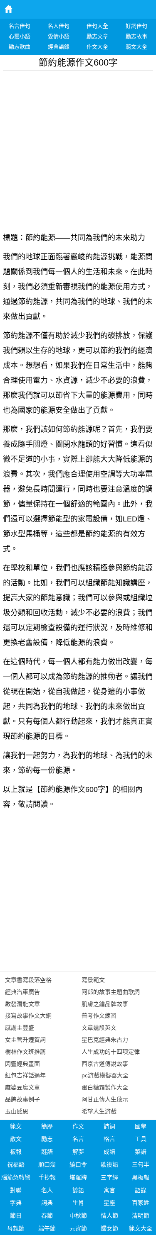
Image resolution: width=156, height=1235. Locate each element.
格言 (109, 1138)
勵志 (47, 1138)
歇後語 (109, 1164)
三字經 (109, 1177)
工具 (140, 1138)
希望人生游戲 (99, 1111)
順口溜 (47, 1164)
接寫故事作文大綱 (28, 1015)
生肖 (78, 1202)
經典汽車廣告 (22, 992)
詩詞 (109, 1126)
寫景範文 (93, 980)
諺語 (78, 1190)
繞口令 (78, 1164)
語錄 (140, 1190)
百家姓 (140, 1202)
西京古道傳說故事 (105, 1063)
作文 (78, 1126)
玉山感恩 (16, 1111)
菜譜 (140, 1151)
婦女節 (109, 1228)
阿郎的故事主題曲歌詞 (111, 992)
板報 (16, 1151)
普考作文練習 (99, 1015)
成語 (109, 1151)
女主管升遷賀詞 (25, 1039)
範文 (16, 1126)
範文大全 (140, 1228)
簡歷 (47, 1126)
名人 (47, 1190)
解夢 (78, 1151)
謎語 (47, 1151)
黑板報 (140, 1177)
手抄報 (47, 1177)
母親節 (16, 1228)
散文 (16, 1138)
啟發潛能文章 (22, 1004)
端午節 (47, 1228)
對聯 (16, 1190)
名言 (78, 1138)
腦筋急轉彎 (15, 1177)
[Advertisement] (78, 148)
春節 (47, 1215)
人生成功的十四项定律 (111, 1051)
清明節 (140, 1215)
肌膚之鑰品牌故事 (105, 1004)
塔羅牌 (78, 1177)
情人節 (109, 1215)
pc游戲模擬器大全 (105, 1075)
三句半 (140, 1164)
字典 (16, 1202)
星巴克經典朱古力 (105, 1039)
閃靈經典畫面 (22, 1063)
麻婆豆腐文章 (22, 1087)
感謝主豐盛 (19, 1027)
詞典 (47, 1202)
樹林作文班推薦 (25, 1051)
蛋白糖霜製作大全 (105, 1087)
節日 (16, 1215)
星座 (109, 1202)
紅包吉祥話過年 (25, 1075)
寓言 (109, 1190)
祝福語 (16, 1164)
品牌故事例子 (22, 1099)
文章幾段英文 (99, 1027)
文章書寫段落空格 (28, 980)
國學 (140, 1126)
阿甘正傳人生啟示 (105, 1099)
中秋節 (78, 1215)
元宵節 (78, 1228)
